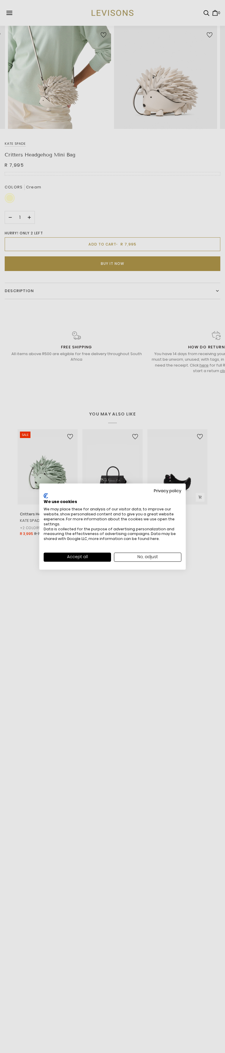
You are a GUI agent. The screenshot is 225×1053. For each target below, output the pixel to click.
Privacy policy (167, 491)
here (154, 538)
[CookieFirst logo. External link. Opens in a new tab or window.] (46, 495)
